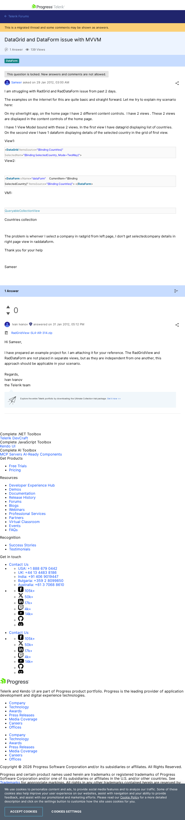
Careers (15, 723)
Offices (15, 727)
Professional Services (27, 513)
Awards (15, 711)
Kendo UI (7, 446)
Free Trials (18, 466)
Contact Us (18, 564)
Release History (22, 497)
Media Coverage (23, 719)
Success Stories (22, 545)
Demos (15, 489)
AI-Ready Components (42, 454)
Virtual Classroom (24, 521)
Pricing (15, 470)
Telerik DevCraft (14, 438)
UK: (37, 572)
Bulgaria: (40, 581)
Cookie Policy (129, 797)
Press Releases (21, 715)
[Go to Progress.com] (14, 683)
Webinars (17, 509)
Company (17, 703)
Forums (15, 501)
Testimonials (19, 549)
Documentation (22, 493)
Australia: (41, 585)
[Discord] (20, 625)
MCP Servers (11, 454)
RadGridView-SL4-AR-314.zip (31, 333)
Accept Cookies (23, 811)
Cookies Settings (66, 811)
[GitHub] (20, 620)
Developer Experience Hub (32, 485)
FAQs (13, 529)
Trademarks (10, 782)
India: (38, 576)
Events (15, 525)
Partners (16, 517)
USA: (37, 568)
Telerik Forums (18, 16)
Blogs (13, 505)
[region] (92, 802)
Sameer (16, 82)
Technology (19, 707)
